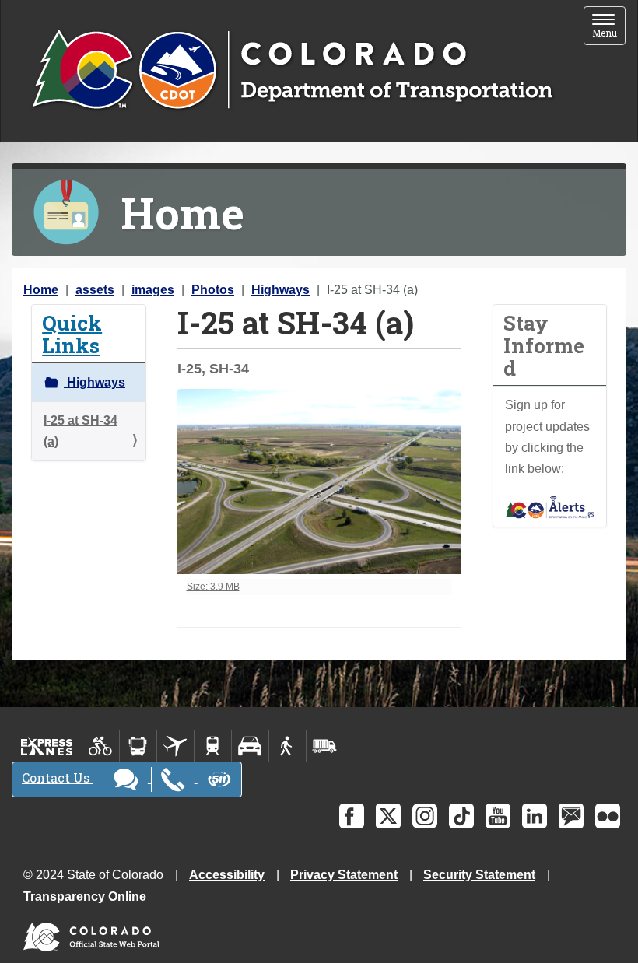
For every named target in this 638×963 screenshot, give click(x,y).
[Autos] (250, 746)
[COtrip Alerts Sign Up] (550, 506)
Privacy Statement (344, 874)
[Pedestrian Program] (287, 746)
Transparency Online (84, 896)
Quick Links (72, 334)
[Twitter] (388, 816)
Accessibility (227, 874)
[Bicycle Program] (101, 746)
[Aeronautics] (175, 746)
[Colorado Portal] (94, 933)
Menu (609, 27)
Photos (212, 289)
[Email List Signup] (571, 816)
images (152, 289)
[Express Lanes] (47, 746)
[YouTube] (498, 816)
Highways (280, 289)
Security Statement (479, 874)
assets (94, 289)
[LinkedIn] (534, 816)
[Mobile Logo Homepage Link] (292, 71)
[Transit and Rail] (138, 746)
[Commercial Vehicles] (324, 746)
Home (40, 289)
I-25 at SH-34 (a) (80, 431)
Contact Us (57, 777)
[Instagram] (424, 816)
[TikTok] (461, 816)
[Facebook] (351, 816)
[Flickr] (607, 816)
